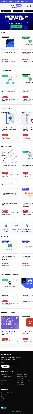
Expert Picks (4, 395)
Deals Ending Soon (8, 312)
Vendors (3, 401)
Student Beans (20, 384)
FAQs (2, 383)
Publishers (4, 397)
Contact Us (4, 380)
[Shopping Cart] (30, 6)
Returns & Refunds (21, 374)
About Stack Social (6, 393)
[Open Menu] (2, 5)
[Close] (30, 1)
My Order (4, 374)
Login (2, 378)
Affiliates (3, 399)
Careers (3, 403)
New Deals (5, 236)
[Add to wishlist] (17, 38)
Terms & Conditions (21, 376)
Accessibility (19, 378)
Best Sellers (5, 32)
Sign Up (5, 366)
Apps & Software (6, 11)
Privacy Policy (5, 385)
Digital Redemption (6, 376)
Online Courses (18, 11)
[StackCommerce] (16, 411)
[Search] (27, 5)
